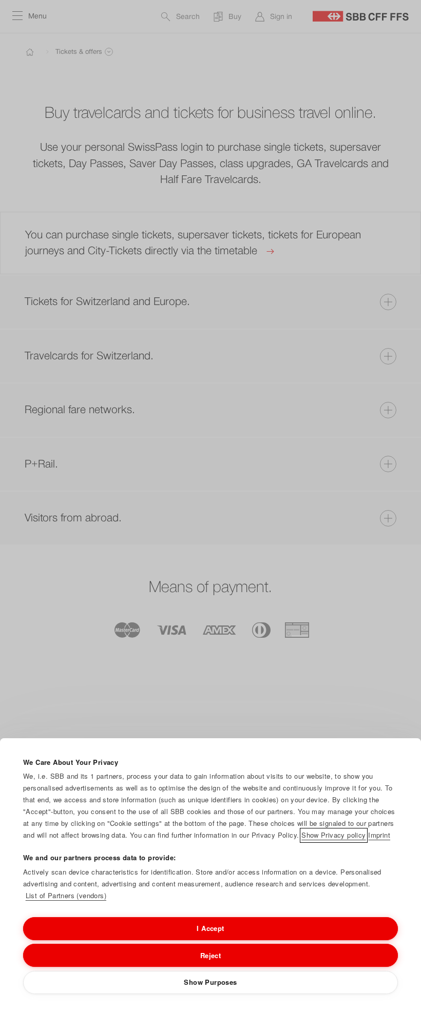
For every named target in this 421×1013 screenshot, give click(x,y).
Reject (210, 955)
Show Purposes (210, 982)
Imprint (379, 835)
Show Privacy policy (333, 835)
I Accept (210, 928)
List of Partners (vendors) (66, 895)
